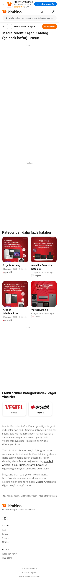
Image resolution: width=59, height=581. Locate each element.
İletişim (5, 534)
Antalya (30, 465)
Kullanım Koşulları (29, 573)
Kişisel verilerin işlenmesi (29, 576)
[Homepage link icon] (3, 496)
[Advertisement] (29, 76)
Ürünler (5, 542)
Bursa (21, 465)
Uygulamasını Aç (45, 4)
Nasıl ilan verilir (9, 553)
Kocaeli (40, 465)
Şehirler (6, 538)
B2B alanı (7, 557)
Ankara (6, 465)
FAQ (4, 529)
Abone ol (51, 26)
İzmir (14, 465)
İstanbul (48, 461)
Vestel (39, 481)
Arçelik (48, 481)
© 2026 (29, 568)
